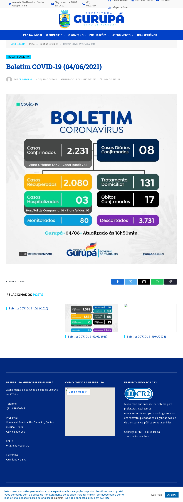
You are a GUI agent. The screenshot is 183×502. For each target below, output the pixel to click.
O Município (54, 35)
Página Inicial (33, 35)
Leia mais (57, 497)
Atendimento (121, 35)
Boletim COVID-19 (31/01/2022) (146, 336)
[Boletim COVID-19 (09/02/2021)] (91, 318)
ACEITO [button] (171, 494)
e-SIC (23, 459)
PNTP (140, 431)
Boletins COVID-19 (18, 56)
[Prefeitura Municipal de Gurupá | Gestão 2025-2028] (91, 19)
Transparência (147, 35)
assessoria (136, 413)
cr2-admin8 (26, 79)
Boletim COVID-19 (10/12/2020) (28, 308)
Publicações (98, 35)
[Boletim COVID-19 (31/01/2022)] (150, 318)
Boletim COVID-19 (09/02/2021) (87, 336)
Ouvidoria (11, 459)
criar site (148, 404)
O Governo (75, 35)
